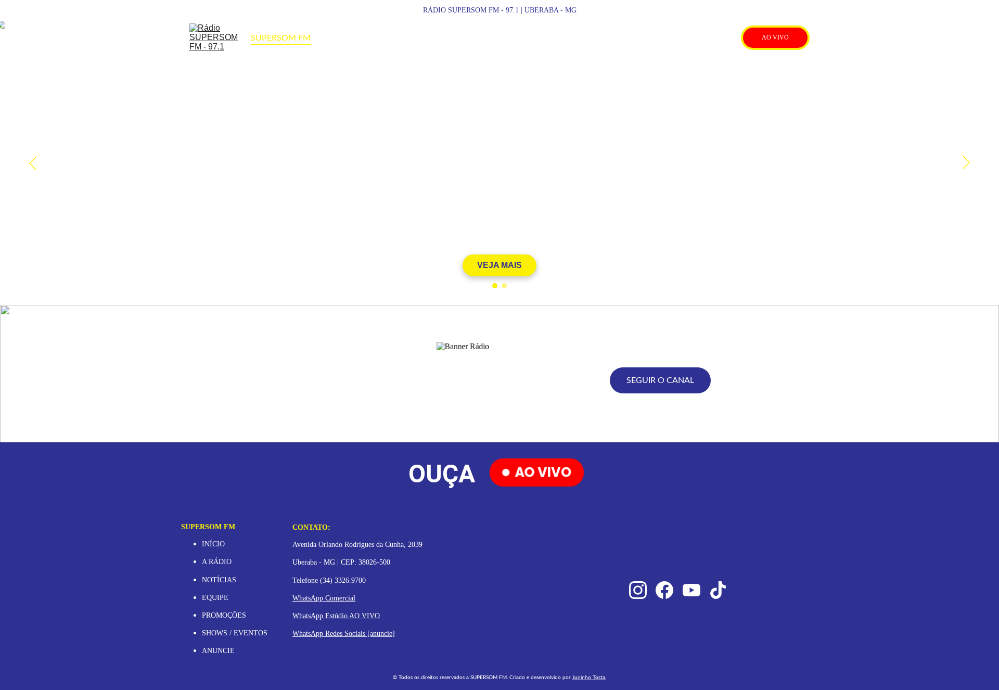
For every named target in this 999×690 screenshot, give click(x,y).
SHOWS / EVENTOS (234, 633)
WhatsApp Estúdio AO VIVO (336, 616)
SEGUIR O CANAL (660, 380)
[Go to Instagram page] (671, 38)
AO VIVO (775, 37)
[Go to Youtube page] (710, 38)
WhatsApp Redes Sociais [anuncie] (343, 633)
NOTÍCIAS (219, 580)
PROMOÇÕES (225, 615)
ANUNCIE (218, 651)
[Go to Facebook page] (690, 38)
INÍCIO (213, 544)
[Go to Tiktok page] (726, 38)
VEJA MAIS (499, 265)
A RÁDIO (217, 562)
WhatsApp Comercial (323, 598)
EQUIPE (215, 598)
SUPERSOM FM (281, 38)
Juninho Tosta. (589, 677)
